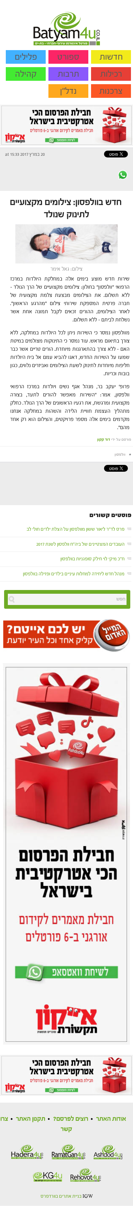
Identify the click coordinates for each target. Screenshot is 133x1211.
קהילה (26, 74)
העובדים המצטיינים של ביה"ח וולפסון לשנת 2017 (80, 544)
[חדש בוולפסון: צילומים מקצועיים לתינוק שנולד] (66, 243)
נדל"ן (68, 91)
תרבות (68, 74)
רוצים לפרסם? (70, 1118)
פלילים (26, 57)
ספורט (68, 57)
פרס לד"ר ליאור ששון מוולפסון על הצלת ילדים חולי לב (75, 529)
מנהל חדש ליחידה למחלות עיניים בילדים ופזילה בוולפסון (73, 574)
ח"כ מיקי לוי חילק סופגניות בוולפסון (92, 559)
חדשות (111, 57)
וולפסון (120, 454)
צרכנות (111, 91)
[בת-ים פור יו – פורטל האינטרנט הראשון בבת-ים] (66, 22)
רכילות (111, 74)
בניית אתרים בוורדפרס (61, 1196)
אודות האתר (111, 1118)
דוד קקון (103, 439)
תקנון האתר (30, 1118)
